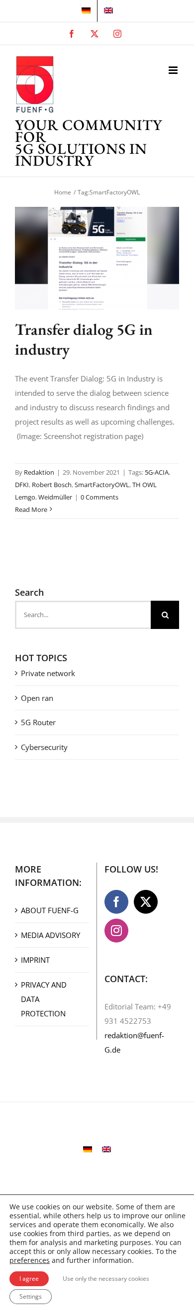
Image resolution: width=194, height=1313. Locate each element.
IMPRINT (35, 960)
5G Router (38, 722)
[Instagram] (116, 930)
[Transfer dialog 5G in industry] (97, 258)
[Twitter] (146, 902)
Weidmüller (55, 497)
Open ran (37, 698)
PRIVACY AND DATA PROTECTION (44, 999)
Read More (31, 509)
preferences (29, 1260)
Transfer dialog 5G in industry (84, 339)
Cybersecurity (44, 747)
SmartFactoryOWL (102, 484)
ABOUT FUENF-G (50, 910)
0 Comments (99, 497)
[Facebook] (116, 902)
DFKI (22, 484)
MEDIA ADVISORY (50, 935)
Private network (48, 673)
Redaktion (39, 472)
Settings (30, 1296)
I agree (29, 1278)
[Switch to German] (86, 11)
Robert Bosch (52, 484)
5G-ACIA (157, 472)
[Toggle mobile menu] (174, 70)
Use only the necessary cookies (106, 1278)
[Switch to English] (106, 1148)
